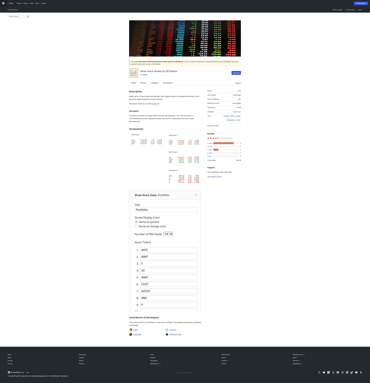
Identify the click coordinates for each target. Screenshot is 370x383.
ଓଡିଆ (27, 372)
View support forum (214, 176)
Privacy (10, 364)
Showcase (82, 354)
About (10, 354)
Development (168, 83)
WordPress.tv (155, 364)
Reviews (143, 83)
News (9, 357)
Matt (295, 357)
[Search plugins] (28, 16)
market (233, 116)
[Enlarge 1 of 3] (162, 135)
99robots (172, 330)
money (238, 116)
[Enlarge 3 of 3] (199, 192)
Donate (225, 360)
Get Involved (226, 354)
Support (238, 83)
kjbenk (145, 74)
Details (133, 83)
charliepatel (137, 334)
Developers (154, 360)
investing (226, 116)
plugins (154, 104)
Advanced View (213, 125)
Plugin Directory (13, 9)
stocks (238, 120)
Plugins (81, 360)
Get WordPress (361, 3)
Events (224, 357)
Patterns (81, 364)
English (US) (237, 111)
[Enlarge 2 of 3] (199, 135)
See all (238, 160)
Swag (224, 364)
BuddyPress (297, 364)
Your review (211, 160)
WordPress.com (299, 354)
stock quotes (231, 120)
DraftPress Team (175, 334)
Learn (152, 354)
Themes (81, 357)
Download (236, 73)
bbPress (296, 360)
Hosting (10, 360)
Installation (155, 83)
